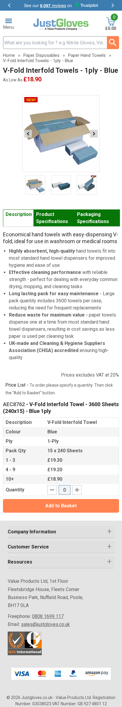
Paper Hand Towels (87, 55)
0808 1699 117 (48, 616)
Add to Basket (61, 506)
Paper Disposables (41, 55)
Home (9, 55)
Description (19, 214)
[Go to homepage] (61, 24)
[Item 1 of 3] (61, 134)
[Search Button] (113, 42)
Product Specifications (52, 218)
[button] (61, 532)
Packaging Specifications (93, 218)
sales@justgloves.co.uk (45, 624)
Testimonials (61, 5)
